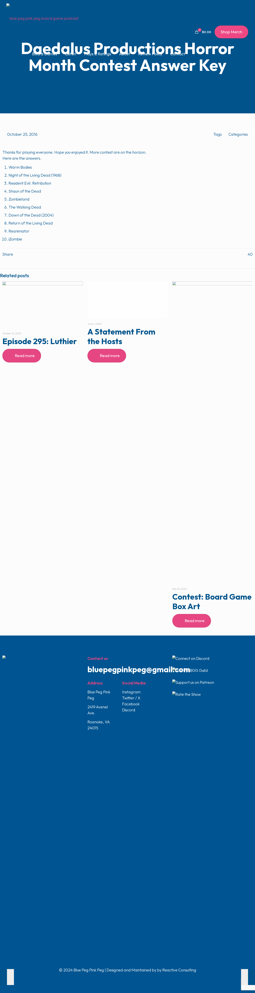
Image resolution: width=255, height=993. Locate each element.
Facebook (131, 703)
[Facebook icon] (119, 978)
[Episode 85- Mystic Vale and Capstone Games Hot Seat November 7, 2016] (248, 977)
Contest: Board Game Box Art (212, 601)
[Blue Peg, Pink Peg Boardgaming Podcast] (42, 18)
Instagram (131, 691)
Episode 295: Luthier (39, 341)
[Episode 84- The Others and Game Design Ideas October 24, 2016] (7, 977)
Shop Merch (231, 31)
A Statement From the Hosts (121, 336)
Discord (128, 709)
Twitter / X (131, 697)
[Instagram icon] (131, 978)
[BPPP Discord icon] (136, 978)
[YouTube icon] (127, 978)
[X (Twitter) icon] (123, 978)
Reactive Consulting (179, 969)
